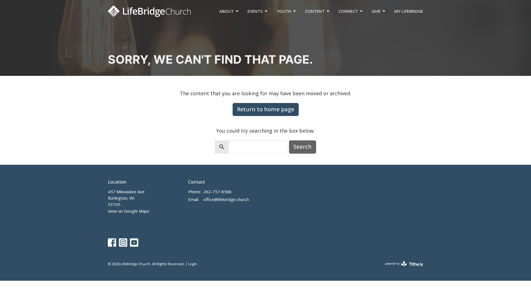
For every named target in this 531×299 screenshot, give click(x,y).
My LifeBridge (408, 11)
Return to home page (265, 109)
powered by (401, 268)
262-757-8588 (217, 191)
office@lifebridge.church (226, 199)
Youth (284, 11)
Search (302, 146)
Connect (348, 11)
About (226, 11)
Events (255, 11)
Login (192, 263)
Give (376, 11)
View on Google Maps (128, 211)
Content (315, 11)
